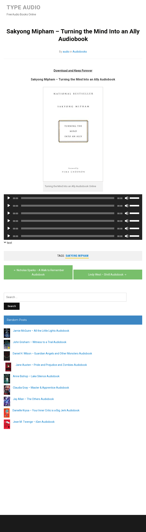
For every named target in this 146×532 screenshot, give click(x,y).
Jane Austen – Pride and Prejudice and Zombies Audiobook (51, 364)
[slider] (135, 197)
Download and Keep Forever (73, 70)
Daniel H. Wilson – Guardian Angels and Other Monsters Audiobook (52, 353)
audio (66, 51)
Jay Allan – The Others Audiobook (33, 399)
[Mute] (127, 198)
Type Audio (23, 7)
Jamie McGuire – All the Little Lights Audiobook (41, 330)
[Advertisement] (73, 470)
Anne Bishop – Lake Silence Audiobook (36, 376)
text (9, 243)
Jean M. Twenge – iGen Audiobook (34, 421)
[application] (73, 198)
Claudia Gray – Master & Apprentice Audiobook (41, 387)
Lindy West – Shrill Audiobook (105, 274)
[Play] (9, 198)
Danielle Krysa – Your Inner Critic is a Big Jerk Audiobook (46, 410)
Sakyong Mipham (77, 255)
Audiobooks (80, 51)
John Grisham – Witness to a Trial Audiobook (39, 342)
